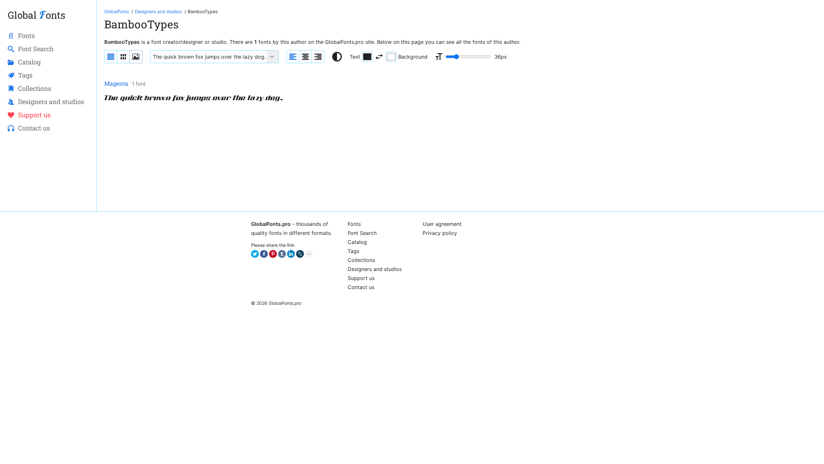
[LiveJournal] (300, 254)
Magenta (116, 83)
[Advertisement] (297, 158)
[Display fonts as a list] (110, 56)
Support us (361, 278)
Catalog (357, 242)
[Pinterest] (273, 254)
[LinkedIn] (291, 254)
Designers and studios (375, 269)
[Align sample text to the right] (318, 56)
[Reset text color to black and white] (337, 57)
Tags (353, 251)
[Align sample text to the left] (292, 56)
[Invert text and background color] (379, 57)
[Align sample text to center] (305, 56)
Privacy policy (440, 233)
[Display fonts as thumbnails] (135, 56)
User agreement (442, 224)
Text (355, 56)
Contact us (361, 287)
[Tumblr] (282, 254)
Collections (361, 260)
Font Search (362, 233)
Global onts (36, 15)
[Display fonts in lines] (123, 56)
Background (412, 56)
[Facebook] (264, 254)
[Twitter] (255, 254)
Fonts (354, 224)
